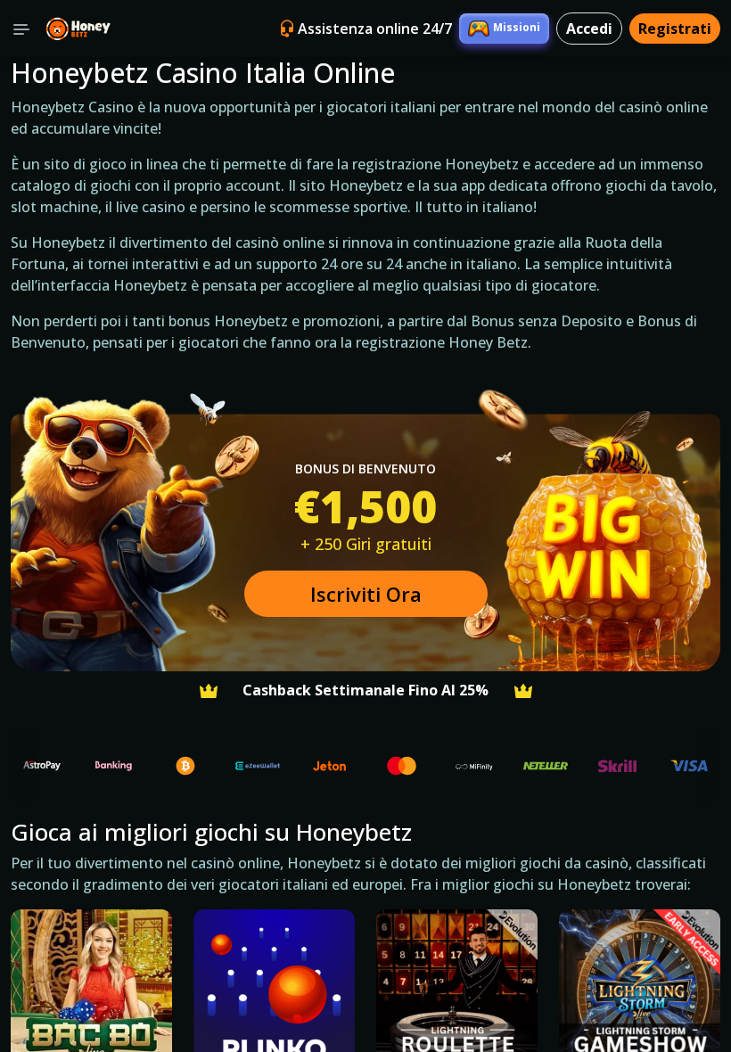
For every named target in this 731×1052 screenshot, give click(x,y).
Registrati (674, 28)
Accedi (589, 28)
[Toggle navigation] (21, 28)
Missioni (516, 27)
